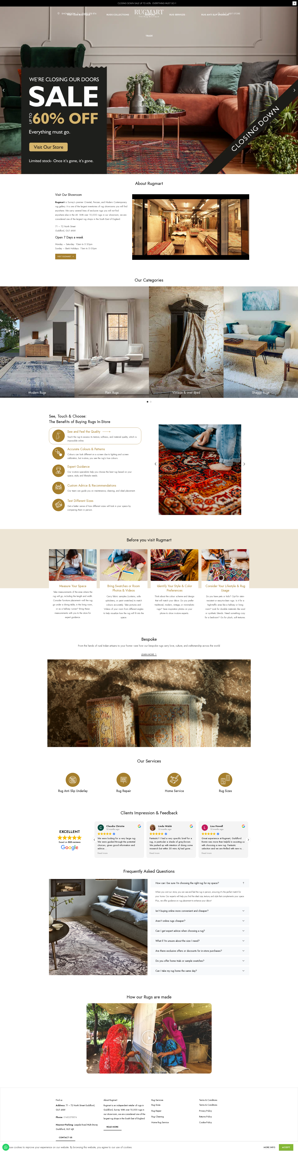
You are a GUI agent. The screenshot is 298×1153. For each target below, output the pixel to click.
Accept (286, 1147)
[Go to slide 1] (147, 402)
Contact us (65, 1137)
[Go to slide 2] (150, 402)
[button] (3, 90)
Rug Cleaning (157, 1116)
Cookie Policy (205, 1122)
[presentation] (155, 464)
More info (270, 1147)
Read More (112, 1126)
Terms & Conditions (208, 1105)
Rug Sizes (155, 1105)
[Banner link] (37, 342)
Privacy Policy (205, 1110)
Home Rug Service (160, 1122)
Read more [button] (102, 853)
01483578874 (70, 1117)
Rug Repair (156, 1110)
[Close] (294, 3)
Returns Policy (205, 1116)
